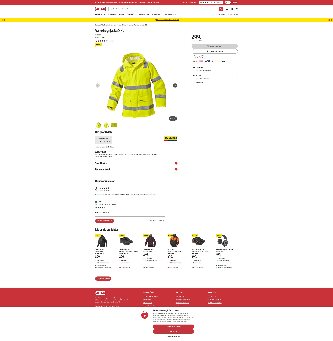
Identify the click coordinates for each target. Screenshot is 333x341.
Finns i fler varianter (125, 267)
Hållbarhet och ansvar (182, 303)
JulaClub (184, 2)
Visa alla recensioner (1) (104, 220)
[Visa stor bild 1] (136, 85)
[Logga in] (227, 9)
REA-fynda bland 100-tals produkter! (167, 20)
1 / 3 (171, 118)
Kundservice (221, 14)
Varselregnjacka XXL (140, 25)
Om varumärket (102, 169)
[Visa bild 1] (98, 125)
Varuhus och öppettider (150, 296)
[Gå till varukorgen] (237, 9)
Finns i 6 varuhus (104, 267)
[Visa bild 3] (113, 125)
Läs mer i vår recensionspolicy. (148, 194)
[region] (166, 324)
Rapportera (106, 212)
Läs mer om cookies (165, 321)
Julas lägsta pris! (169, 14)
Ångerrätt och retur (149, 306)
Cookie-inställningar (173, 336)
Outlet (104, 25)
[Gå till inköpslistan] (232, 9)
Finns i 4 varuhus (224, 267)
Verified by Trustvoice (155, 220)
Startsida (98, 25)
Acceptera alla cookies (173, 326)
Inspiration (112, 14)
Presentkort (193, 2)
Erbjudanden (144, 14)
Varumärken (131, 14)
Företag (234, 2)
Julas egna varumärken (183, 299)
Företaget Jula (180, 296)
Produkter (99, 14)
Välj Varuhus (199, 82)
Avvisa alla (173, 331)
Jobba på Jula (180, 306)
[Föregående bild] (98, 85)
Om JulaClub (212, 296)
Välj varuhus (234, 14)
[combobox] (165, 9)
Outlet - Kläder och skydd (125, 25)
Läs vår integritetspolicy (179, 321)
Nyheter (122, 14)
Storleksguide (147, 303)
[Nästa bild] (175, 85)
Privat (228, 2)
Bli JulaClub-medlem (214, 299)
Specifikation (101, 163)
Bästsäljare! (155, 14)
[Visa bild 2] (106, 125)
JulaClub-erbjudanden (214, 303)
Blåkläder (98, 34)
